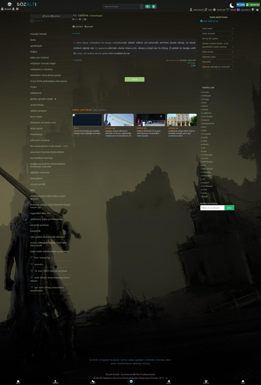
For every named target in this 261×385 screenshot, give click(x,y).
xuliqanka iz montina (41, 69)
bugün (7, 9)
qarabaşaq (36, 45)
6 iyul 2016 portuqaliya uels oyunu (48, 81)
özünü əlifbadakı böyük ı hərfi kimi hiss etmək (48, 244)
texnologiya (207, 117)
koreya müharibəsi (114, 42)
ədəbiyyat (206, 96)
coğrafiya (206, 172)
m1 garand (76, 33)
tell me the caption (217, 38)
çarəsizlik (35, 231)
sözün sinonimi (217, 33)
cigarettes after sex (40, 213)
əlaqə (131, 360)
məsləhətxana (219, 17)
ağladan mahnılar (39, 172)
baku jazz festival (39, 57)
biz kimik (93, 360)
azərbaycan (207, 186)
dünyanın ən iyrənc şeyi (51, 122)
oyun (204, 151)
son (210, 9)
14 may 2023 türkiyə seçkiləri (50, 270)
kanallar (208, 87)
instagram (104, 360)
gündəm (56, 16)
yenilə (47, 16)
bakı (32, 190)
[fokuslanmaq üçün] (18, 9)
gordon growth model (43, 99)
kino (203, 103)
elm (203, 127)
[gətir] (148, 6)
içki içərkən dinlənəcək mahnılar (47, 237)
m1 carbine (80, 15)
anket (204, 137)
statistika (150, 360)
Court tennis (217, 28)
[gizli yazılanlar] (14, 9)
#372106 (191, 63)
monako (38, 264)
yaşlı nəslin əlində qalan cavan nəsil (49, 251)
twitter (124, 360)
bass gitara (36, 178)
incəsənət (206, 134)
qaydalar (139, 360)
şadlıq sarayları (38, 110)
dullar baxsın (217, 52)
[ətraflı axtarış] (154, 6)
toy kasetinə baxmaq (51, 158)
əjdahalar (79, 26)
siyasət (205, 120)
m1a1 (79, 53)
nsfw (204, 190)
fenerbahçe (51, 134)
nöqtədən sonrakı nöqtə (43, 63)
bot (203, 165)
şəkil (204, 193)
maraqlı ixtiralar (38, 34)
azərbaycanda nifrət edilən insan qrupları (47, 197)
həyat (204, 197)
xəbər (204, 141)
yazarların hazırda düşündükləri (47, 152)
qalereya (245, 9)
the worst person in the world (49, 146)
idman (204, 110)
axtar (229, 208)
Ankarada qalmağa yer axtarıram (217, 67)
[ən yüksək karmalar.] (257, 9)
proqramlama (207, 123)
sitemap (160, 360)
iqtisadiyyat (207, 169)
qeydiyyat (254, 4)
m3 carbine (103, 53)
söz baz (146, 363)
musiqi (205, 99)
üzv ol (134, 79)
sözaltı (205, 92)
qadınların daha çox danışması (46, 219)
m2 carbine (89, 53)
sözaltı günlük (37, 184)
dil (203, 179)
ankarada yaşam (217, 57)
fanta (33, 40)
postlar (220, 9)
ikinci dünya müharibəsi (88, 42)
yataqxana (36, 93)
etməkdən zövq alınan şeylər (45, 75)
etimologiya (207, 162)
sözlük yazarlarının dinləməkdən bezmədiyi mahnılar (47, 165)
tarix (204, 130)
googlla (89, 26)
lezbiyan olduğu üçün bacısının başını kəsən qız (50, 206)
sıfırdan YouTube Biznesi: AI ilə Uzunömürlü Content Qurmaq (217, 45)
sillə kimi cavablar (40, 140)
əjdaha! (78, 60)
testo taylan (36, 128)
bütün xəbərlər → (100, 110)
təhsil (204, 106)
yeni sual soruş (210, 21)
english (205, 183)
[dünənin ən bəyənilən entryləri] (253, 9)
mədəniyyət (206, 155)
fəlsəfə (204, 144)
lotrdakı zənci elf (187, 60)
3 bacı (33, 87)
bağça (33, 51)
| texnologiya (96, 15)
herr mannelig (42, 257)
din (203, 148)
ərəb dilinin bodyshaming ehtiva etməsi (50, 279)
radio (233, 9)
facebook (114, 360)
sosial (204, 158)
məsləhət (198, 9)
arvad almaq (51, 105)
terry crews (36, 116)
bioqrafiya (206, 176)
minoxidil (217, 62)
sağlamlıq (206, 113)
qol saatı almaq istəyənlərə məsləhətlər (47, 289)
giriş (242, 4)
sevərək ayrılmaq (39, 225)
